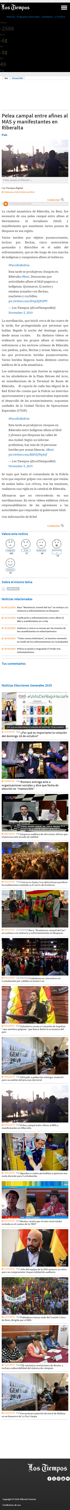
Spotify (68, 1479)
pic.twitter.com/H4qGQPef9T (28, 301)
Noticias (11, 16)
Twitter (54, 1479)
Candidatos (47, 16)
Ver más (6, 692)
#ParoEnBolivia (18, 265)
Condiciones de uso (12, 1505)
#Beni (25, 277)
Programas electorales (28, 16)
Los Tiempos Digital (12, 188)
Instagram (59, 1479)
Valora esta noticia (15, 534)
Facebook (49, 1479)
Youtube (63, 1479)
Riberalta (13, 588)
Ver (7, 78)
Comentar (53, 200)
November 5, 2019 (20, 313)
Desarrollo (17, 78)
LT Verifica (60, 16)
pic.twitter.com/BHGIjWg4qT (27, 455)
